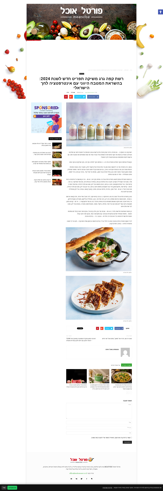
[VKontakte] (76, 479)
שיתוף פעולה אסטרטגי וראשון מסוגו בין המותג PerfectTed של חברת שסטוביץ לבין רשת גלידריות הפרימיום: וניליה (99, 387)
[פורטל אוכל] (81, 22)
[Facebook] (86, 479)
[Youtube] (71, 479)
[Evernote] (92, 479)
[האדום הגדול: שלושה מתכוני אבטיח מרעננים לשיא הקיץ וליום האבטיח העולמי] (76, 376)
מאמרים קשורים (126, 365)
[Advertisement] (81, 54)
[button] (160, 11)
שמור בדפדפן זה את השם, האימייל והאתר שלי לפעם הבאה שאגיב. (110, 438)
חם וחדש (82, 73)
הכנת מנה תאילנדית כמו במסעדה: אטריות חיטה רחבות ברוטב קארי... (42, 153)
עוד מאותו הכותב (115, 365)
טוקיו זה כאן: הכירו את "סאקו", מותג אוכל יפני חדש (117, 338)
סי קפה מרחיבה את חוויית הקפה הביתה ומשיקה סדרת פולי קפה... (42, 181)
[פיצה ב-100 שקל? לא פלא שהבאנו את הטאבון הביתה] (57, 146)
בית (131, 70)
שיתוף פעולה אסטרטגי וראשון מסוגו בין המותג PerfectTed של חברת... (41, 162)
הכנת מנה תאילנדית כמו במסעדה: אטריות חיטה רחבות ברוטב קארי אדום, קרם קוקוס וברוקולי (122, 387)
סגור (4, 488)
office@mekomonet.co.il (78, 473)
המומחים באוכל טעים (89, 92)
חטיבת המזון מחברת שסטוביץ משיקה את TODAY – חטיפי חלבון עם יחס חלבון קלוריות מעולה (81, 339)
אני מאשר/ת (12, 488)
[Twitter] (81, 479)
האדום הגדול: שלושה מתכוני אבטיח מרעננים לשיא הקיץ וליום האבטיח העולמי (41, 172)
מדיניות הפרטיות (107, 488)
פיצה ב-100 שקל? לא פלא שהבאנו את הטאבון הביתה (41, 144)
